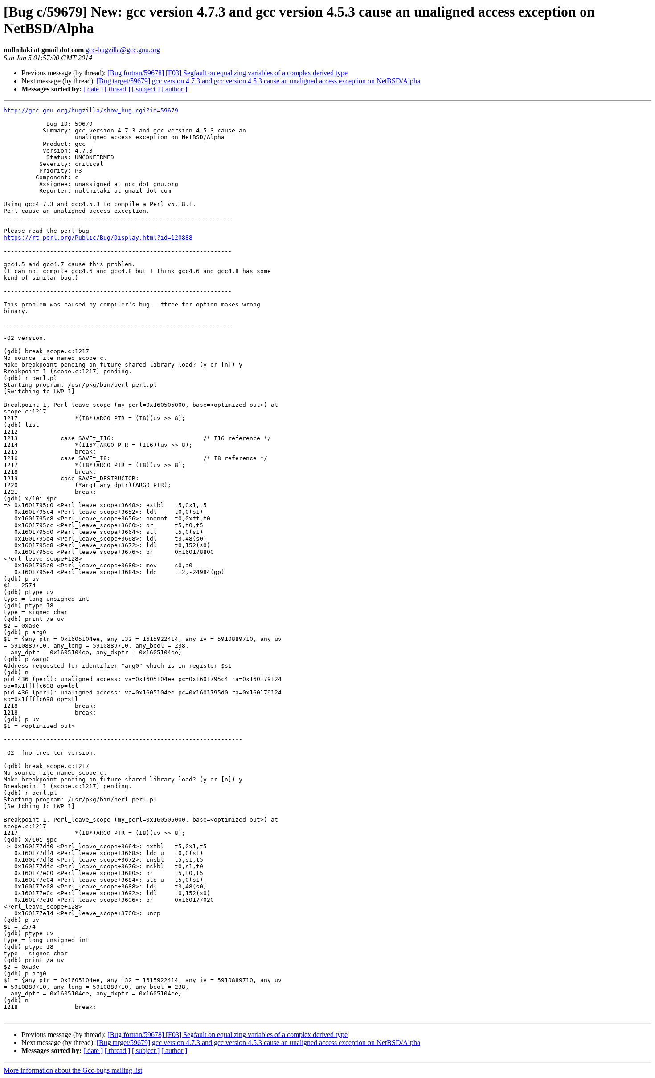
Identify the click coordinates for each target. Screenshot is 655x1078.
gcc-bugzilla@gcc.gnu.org (123, 50)
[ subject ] (146, 89)
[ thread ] (117, 89)
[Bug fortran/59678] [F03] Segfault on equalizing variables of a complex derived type (227, 73)
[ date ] (93, 89)
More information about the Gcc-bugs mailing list (73, 1070)
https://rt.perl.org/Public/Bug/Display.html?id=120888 (98, 237)
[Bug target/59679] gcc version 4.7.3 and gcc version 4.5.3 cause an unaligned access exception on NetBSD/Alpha (258, 81)
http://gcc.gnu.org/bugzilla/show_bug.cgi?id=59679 (91, 110)
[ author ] (174, 89)
